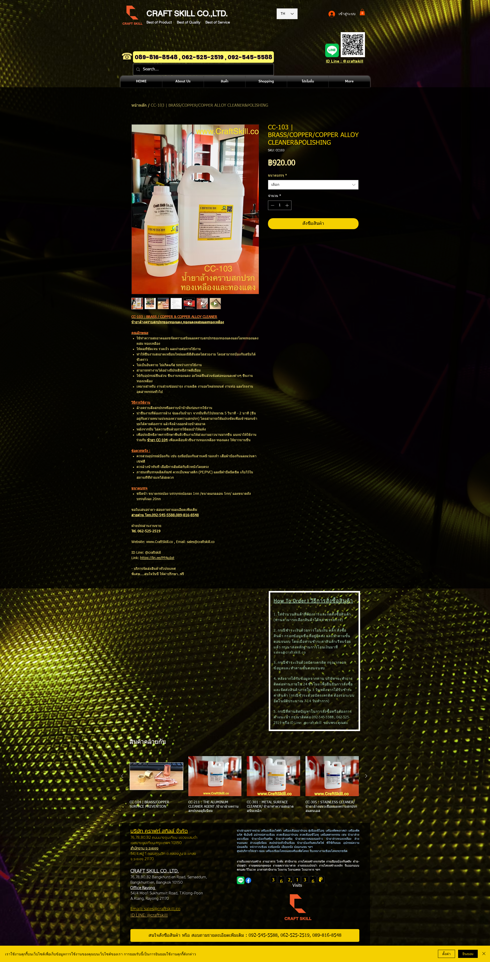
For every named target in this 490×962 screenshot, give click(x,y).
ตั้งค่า (446, 953)
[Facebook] (248, 880)
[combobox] (313, 185)
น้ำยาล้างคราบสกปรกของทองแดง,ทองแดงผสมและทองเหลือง (177, 322)
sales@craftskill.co (290, 652)
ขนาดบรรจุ (277, 175)
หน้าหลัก (139, 106)
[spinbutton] (279, 205)
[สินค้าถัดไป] (366, 776)
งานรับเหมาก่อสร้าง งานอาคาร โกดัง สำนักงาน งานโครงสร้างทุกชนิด (281, 861)
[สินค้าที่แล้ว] (122, 776)
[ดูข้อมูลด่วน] (156, 776)
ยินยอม (467, 953)
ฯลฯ (317, 869)
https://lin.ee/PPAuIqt (157, 558)
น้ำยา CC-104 (157, 440)
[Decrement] (272, 205)
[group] (244, 787)
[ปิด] (484, 954)
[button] (362, 12)
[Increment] (287, 205)
